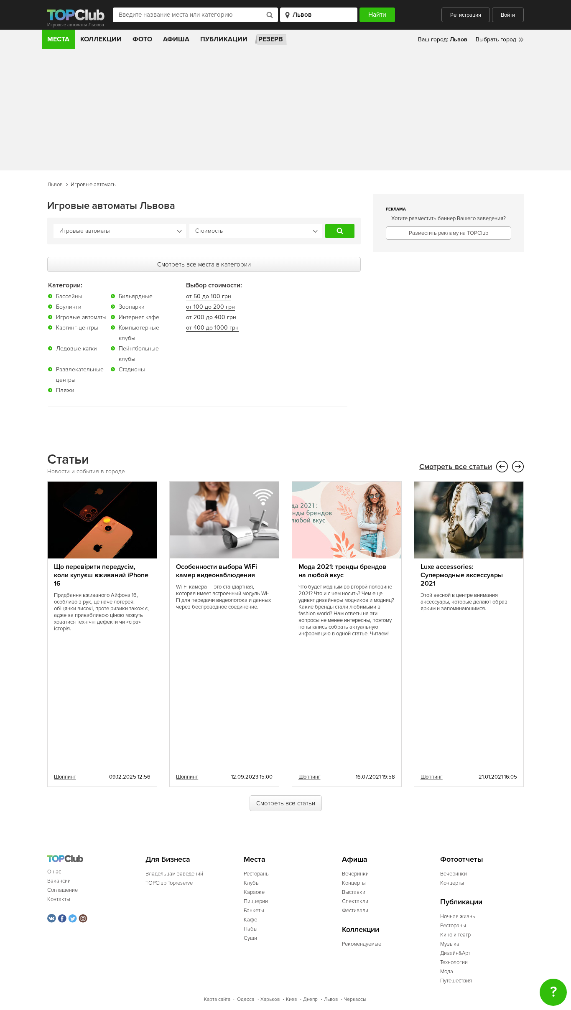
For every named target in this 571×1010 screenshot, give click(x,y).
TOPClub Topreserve (169, 883)
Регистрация (465, 15)
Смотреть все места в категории (204, 264)
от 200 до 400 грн (211, 317)
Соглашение (62, 890)
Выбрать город (496, 39)
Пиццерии (256, 901)
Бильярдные (136, 296)
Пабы (250, 929)
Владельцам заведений (174, 873)
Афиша (176, 39)
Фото (142, 39)
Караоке (254, 892)
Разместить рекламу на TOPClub (448, 233)
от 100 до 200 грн (210, 306)
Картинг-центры (77, 327)
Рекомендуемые (361, 944)
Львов (55, 184)
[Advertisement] (285, 111)
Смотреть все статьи (455, 466)
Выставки (353, 892)
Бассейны (69, 296)
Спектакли (355, 901)
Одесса (245, 999)
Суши (250, 938)
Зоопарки (132, 306)
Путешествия (456, 980)
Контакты (58, 899)
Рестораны (257, 873)
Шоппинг (65, 777)
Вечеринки (355, 873)
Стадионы (132, 369)
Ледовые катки (76, 348)
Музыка (449, 944)
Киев (291, 999)
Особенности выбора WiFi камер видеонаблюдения (216, 571)
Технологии (454, 962)
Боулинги (69, 306)
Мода (446, 971)
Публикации (223, 39)
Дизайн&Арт (455, 953)
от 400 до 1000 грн (212, 327)
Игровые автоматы (81, 317)
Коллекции (101, 39)
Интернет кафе (139, 317)
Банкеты (254, 910)
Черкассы (355, 999)
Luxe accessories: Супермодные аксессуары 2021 (462, 575)
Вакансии (59, 881)
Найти (339, 231)
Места (58, 39)
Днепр (310, 999)
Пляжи (65, 390)
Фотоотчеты (461, 859)
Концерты (354, 883)
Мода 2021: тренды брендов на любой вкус (342, 571)
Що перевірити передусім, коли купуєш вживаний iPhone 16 (101, 575)
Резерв (270, 39)
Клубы (252, 883)
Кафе (250, 919)
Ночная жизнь (457, 916)
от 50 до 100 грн (208, 296)
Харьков (270, 999)
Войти (508, 15)
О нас (54, 871)
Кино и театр (455, 934)
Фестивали (355, 910)
